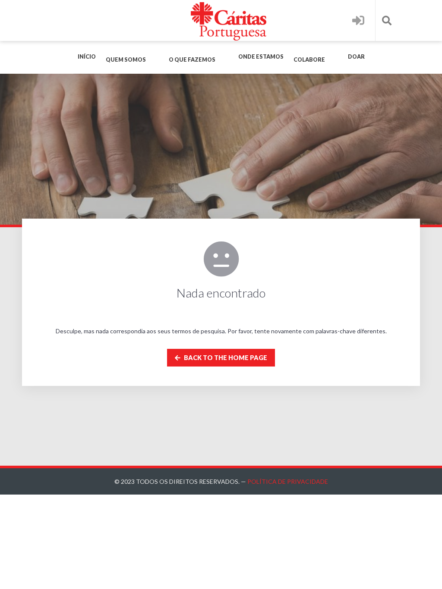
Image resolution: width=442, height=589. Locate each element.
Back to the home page (225, 357)
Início (87, 56)
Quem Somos (126, 59)
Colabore (309, 59)
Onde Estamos (261, 56)
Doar (356, 56)
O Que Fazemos (192, 59)
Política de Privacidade (287, 481)
